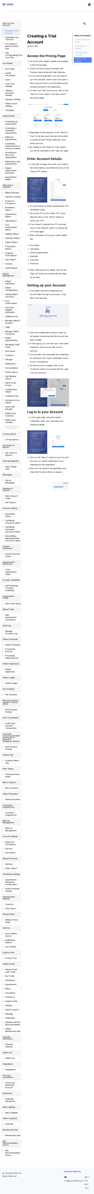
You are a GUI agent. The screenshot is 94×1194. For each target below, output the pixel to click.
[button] (89, 4)
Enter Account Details (81, 47)
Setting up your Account (81, 53)
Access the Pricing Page (82, 41)
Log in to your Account (81, 60)
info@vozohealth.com (74, 1181)
